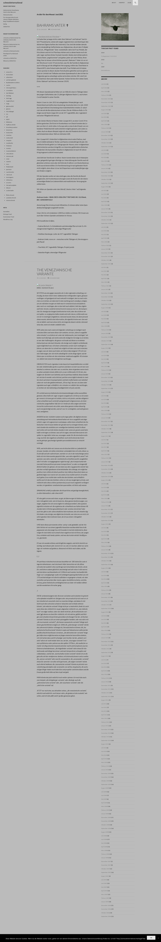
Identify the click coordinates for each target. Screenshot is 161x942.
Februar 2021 (105, 286)
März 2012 (104, 674)
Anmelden (6, 211)
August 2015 (105, 524)
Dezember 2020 (106, 293)
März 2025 (104, 124)
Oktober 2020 (105, 300)
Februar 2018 (105, 414)
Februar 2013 (105, 634)
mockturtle (9, 143)
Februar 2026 (105, 95)
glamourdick (10, 106)
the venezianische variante (54, 272)
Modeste (9, 146)
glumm (8, 109)
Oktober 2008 (105, 825)
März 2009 (104, 806)
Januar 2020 (104, 333)
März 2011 (104, 718)
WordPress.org (7, 219)
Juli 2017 (103, 440)
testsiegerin (9, 177)
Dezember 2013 (106, 597)
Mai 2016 (104, 491)
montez (8, 148)
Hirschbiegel (10, 111)
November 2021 (106, 256)
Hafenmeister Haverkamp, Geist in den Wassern (12, 40)
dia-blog (8, 96)
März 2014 (104, 586)
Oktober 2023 (105, 179)
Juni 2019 (104, 355)
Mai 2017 (104, 447)
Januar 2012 (104, 682)
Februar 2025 (105, 128)
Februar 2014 (105, 590)
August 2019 (105, 348)
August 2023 (105, 187)
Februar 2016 (105, 502)
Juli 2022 (103, 227)
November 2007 (106, 865)
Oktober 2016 (105, 473)
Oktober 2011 (105, 693)
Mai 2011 (104, 711)
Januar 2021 (104, 289)
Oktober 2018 (105, 385)
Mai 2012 (104, 667)
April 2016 (104, 495)
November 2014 (106, 557)
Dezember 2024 (106, 135)
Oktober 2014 (105, 561)
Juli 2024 (103, 150)
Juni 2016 (104, 487)
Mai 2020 (104, 319)
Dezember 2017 (106, 421)
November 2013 (106, 601)
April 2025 (104, 121)
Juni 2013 (104, 619)
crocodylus (9, 90)
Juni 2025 (104, 113)
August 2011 (105, 700)
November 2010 (106, 733)
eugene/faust (10, 101)
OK (151, 937)
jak (7, 117)
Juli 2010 (103, 748)
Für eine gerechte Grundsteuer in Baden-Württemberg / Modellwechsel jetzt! (11, 19)
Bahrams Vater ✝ (53, 25)
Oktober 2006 (105, 913)
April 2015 (104, 539)
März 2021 (104, 282)
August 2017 (105, 436)
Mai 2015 (104, 535)
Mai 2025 (104, 117)
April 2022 (104, 238)
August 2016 (105, 480)
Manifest (122, 2)
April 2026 (104, 88)
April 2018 (104, 407)
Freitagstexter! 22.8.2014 (108, 56)
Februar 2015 (105, 546)
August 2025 (105, 110)
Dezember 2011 (106, 685)
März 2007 (104, 894)
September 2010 (106, 740)
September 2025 (106, 106)
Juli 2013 (103, 616)
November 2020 (106, 297)
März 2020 (104, 326)
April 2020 (104, 322)
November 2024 (106, 139)
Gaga (7, 103)
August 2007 (105, 876)
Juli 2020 (103, 311)
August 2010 (105, 744)
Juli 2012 (103, 660)
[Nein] (158, 938)
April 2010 (104, 759)
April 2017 (104, 451)
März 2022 (104, 242)
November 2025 (106, 102)
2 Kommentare (54, 278)
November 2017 (106, 425)
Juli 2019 (103, 352)
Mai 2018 (104, 403)
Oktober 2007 (105, 869)
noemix (8, 161)
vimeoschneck (10, 200)
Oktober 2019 (105, 341)
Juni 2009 (104, 795)
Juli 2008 (103, 836)
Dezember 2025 (106, 99)
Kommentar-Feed (8, 217)
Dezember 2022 (106, 212)
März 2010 (104, 762)
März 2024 (104, 161)
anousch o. (9, 72)
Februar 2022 (105, 245)
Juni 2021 (104, 271)
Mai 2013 (104, 623)
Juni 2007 (104, 883)
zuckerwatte (10, 190)
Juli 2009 (103, 792)
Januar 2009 (104, 814)
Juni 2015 (104, 531)
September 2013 (106, 608)
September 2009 (106, 784)
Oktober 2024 (105, 143)
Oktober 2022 (105, 220)
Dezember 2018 (106, 377)
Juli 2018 (103, 396)
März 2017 (104, 454)
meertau (8, 135)
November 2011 (106, 689)
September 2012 (106, 652)
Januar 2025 (104, 132)
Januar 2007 (104, 902)
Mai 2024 (104, 157)
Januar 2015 (104, 550)
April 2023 (104, 201)
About (114, 2)
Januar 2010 (104, 770)
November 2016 (106, 469)
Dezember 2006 (106, 905)
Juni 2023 (104, 194)
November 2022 (106, 216)
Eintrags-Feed (7, 214)
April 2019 (104, 363)
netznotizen (9, 153)
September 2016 (106, 476)
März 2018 (104, 410)
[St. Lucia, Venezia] (44, 285)
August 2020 (105, 308)
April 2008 (104, 847)
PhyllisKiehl (9, 167)
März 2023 (104, 205)
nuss (7, 164)
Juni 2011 (104, 707)
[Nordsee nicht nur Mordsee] (48, 36)
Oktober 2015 (105, 517)
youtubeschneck (11, 198)
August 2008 (105, 832)
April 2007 (104, 891)
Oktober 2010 (105, 737)
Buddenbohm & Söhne (12, 82)
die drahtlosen (105, 70)
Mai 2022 (104, 234)
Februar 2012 (105, 678)
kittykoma (9, 122)
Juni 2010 (104, 751)
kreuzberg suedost (11, 127)
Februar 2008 (105, 854)
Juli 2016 (103, 484)
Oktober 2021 (105, 260)
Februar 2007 (105, 898)
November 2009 (106, 777)
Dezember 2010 (106, 729)
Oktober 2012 (105, 649)
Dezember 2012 (106, 641)
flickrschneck (10, 195)
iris (7, 114)
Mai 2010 (104, 755)
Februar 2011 (105, 722)
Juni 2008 (104, 839)
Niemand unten (7, 15)
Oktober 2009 (105, 781)
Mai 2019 (104, 359)
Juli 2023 (103, 190)
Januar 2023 (104, 209)
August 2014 (105, 568)
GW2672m (6, 26)
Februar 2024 (105, 165)
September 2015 (106, 520)
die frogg (8, 98)
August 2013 (105, 612)
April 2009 (104, 803)
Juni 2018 (104, 399)
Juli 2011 (103, 704)
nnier (7, 159)
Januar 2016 (104, 506)
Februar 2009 (105, 810)
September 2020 (106, 304)
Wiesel (5, 44)
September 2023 (106, 183)
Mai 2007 (104, 887)
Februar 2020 (105, 330)
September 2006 (106, 916)
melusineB (9, 138)
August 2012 (105, 656)
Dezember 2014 (106, 553)
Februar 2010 (105, 766)
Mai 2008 (104, 843)
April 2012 (104, 671)
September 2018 (106, 388)
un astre (8, 182)
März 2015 (104, 542)
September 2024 (106, 146)
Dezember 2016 (106, 465)
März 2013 (104, 630)
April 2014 (104, 583)
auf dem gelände (11, 80)
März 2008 (104, 850)
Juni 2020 (104, 315)
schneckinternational (12, 2)
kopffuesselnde (10, 124)
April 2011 (104, 715)
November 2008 (106, 821)
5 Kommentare (55, 29)
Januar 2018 (104, 418)
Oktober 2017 (105, 429)
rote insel (9, 175)
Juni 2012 (104, 663)
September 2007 (106, 872)
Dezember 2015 (106, 509)
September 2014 (106, 564)
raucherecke (10, 172)
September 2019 (106, 344)
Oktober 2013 (105, 605)
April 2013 (104, 627)
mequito (8, 140)
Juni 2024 (104, 154)
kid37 (8, 119)
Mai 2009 (104, 799)
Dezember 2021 (106, 253)
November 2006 (106, 909)
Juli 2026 (103, 84)
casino (8, 85)
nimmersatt (9, 156)
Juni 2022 (104, 231)
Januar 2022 (104, 249)
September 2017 (106, 432)
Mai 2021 (104, 275)
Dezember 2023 (106, 172)
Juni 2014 (104, 575)
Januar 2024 (104, 168)
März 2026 (104, 91)
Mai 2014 (104, 579)
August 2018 (105, 392)
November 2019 (106, 337)
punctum (9, 169)
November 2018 (106, 381)
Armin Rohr (9, 74)
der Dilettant (10, 93)
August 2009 (105, 788)
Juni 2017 (104, 443)
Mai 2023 (104, 198)
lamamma (9, 130)
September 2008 (106, 828)
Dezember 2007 (106, 861)
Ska (102, 63)
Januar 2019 (104, 374)
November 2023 (106, 176)
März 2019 (104, 366)
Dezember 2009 (106, 773)
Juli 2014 (103, 572)
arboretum (9, 77)
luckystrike (9, 132)
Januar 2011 (104, 726)
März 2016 (104, 498)
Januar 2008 (104, 858)
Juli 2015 (103, 528)
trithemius (9, 180)
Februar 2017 (105, 458)
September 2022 (106, 223)
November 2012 (106, 645)
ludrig (5, 24)
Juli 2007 (103, 880)
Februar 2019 (105, 370)
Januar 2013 (104, 638)
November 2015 (106, 513)
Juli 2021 (103, 267)
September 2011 (106, 696)
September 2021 (106, 264)
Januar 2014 (104, 594)
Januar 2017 (104, 462)
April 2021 (104, 278)
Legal (129, 2)
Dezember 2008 (106, 817)
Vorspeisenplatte (11, 185)
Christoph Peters (11, 88)
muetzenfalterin (11, 151)
